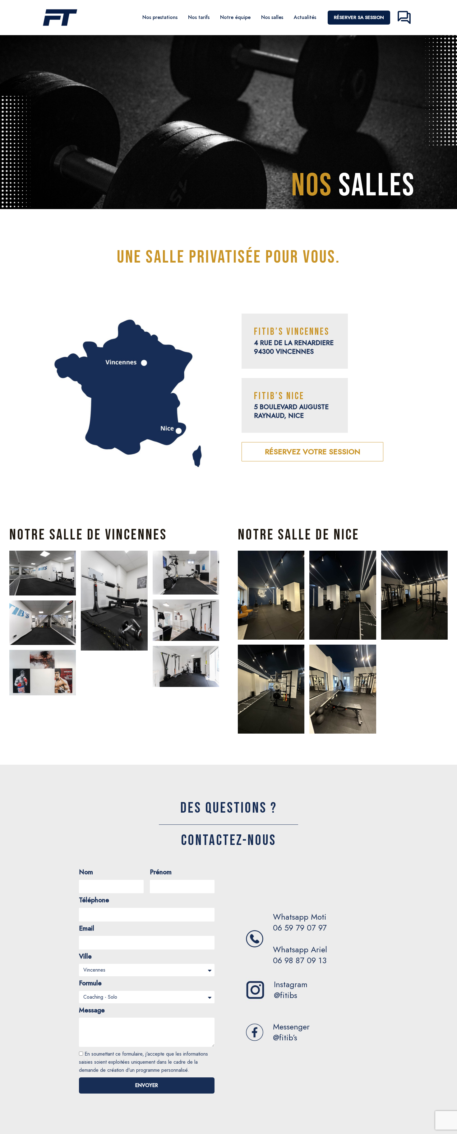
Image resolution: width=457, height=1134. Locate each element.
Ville (85, 957)
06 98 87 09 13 (299, 960)
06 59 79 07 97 (300, 928)
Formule (90, 983)
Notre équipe (235, 17)
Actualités (305, 17)
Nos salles (272, 17)
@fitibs (285, 995)
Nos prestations (160, 17)
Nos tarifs (199, 17)
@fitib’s (285, 1037)
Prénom (161, 872)
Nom (86, 872)
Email (86, 929)
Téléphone (94, 900)
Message (92, 1010)
